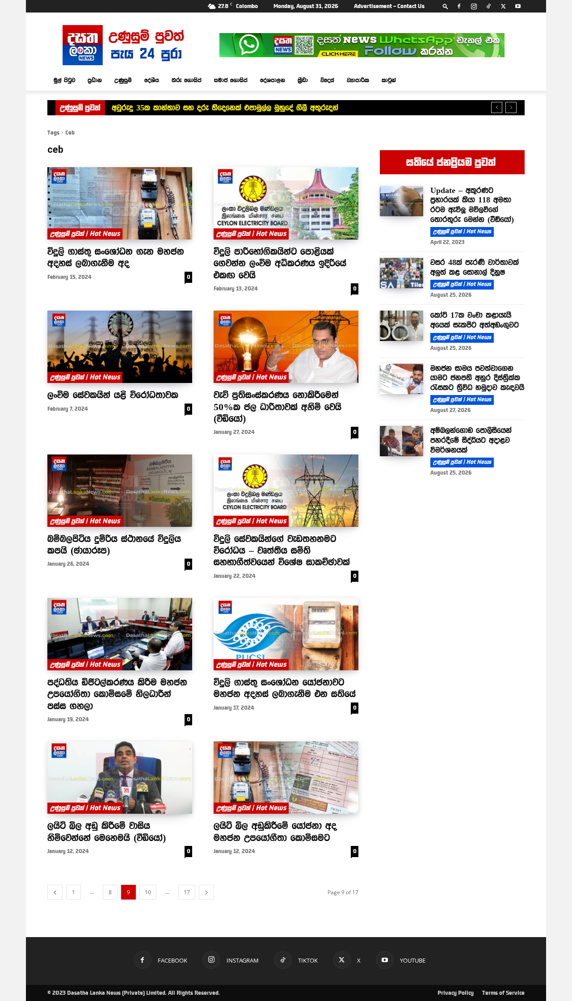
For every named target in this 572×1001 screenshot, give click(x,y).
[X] (503, 6)
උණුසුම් (123, 80)
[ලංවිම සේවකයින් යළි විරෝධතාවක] (119, 347)
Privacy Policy (455, 993)
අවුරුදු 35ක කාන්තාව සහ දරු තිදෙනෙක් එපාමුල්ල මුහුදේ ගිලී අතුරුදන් (225, 107)
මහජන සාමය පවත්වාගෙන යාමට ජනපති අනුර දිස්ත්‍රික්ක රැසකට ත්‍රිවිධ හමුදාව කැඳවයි (477, 378)
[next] (511, 107)
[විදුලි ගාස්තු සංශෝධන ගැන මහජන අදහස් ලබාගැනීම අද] (119, 203)
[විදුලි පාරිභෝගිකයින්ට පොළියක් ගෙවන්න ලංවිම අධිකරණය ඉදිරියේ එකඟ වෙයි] (286, 203)
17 (187, 892)
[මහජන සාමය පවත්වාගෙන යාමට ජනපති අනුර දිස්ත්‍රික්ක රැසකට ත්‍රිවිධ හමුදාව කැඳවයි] (401, 379)
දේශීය (151, 80)
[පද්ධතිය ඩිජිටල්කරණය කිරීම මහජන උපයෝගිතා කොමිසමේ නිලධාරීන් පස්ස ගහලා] (119, 634)
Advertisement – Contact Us (389, 6)
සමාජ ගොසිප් (231, 80)
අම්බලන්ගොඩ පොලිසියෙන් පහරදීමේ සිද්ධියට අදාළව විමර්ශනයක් (471, 440)
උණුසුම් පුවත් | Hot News (85, 233)
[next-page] (206, 892)
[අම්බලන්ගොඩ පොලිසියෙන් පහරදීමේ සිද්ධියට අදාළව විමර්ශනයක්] (401, 441)
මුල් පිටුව (64, 80)
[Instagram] (473, 6)
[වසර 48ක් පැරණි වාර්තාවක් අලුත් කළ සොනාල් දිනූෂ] (401, 273)
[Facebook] (459, 6)
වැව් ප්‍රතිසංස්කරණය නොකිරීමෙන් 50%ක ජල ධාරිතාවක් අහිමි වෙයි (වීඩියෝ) (277, 406)
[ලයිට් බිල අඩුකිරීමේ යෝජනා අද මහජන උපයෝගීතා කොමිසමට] (286, 777)
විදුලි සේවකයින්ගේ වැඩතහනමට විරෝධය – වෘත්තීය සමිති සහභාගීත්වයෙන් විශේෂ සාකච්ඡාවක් (282, 550)
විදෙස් (327, 80)
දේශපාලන (272, 80)
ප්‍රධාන (95, 80)
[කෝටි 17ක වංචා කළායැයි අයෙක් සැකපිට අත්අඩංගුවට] (401, 326)
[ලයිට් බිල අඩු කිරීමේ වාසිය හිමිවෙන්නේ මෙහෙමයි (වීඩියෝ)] (119, 777)
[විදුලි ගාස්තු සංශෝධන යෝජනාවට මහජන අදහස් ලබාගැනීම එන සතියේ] (286, 634)
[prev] (496, 107)
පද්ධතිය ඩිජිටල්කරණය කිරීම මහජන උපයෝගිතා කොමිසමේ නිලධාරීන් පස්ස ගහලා (117, 694)
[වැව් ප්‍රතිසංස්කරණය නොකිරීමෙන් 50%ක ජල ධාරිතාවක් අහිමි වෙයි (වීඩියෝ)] (286, 347)
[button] (445, 6)
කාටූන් (389, 80)
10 (148, 892)
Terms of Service (503, 993)
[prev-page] (55, 892)
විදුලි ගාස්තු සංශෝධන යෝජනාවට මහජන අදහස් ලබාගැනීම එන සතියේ (285, 688)
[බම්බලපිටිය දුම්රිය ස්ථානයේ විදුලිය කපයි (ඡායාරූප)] (119, 490)
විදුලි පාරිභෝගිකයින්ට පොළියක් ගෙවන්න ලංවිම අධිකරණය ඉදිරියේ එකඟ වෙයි (280, 263)
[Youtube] (518, 6)
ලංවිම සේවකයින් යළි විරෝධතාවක (112, 394)
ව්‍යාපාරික (358, 80)
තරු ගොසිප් (187, 80)
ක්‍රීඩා (303, 80)
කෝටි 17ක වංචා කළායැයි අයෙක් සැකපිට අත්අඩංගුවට (474, 320)
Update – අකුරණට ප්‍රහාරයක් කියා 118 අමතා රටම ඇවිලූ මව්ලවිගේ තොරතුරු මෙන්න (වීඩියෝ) (472, 205)
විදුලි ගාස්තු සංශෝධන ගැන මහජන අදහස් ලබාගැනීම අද (115, 257)
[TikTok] (488, 6)
